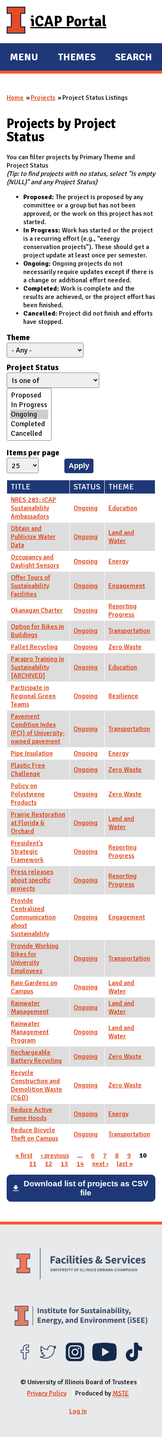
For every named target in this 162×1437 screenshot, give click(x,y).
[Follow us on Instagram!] (75, 1359)
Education (122, 508)
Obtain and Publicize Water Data (33, 536)
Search (133, 57)
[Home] (16, 22)
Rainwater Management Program (30, 1032)
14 (80, 1164)
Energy (118, 561)
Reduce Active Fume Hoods (31, 1114)
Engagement (126, 586)
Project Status (33, 368)
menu (24, 58)
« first (23, 1155)
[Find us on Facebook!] (24, 1359)
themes (77, 58)
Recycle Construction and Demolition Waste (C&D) (36, 1085)
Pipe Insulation (32, 753)
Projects (43, 98)
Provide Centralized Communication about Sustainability (33, 917)
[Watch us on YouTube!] (104, 1359)
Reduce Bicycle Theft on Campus (34, 1134)
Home (15, 98)
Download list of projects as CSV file (86, 1188)
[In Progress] (29, 405)
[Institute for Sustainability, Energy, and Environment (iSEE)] (81, 1317)
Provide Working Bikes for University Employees (35, 958)
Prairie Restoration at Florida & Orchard (38, 822)
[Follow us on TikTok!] (134, 1359)
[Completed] (29, 424)
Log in (78, 1411)
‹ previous (55, 1155)
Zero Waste (125, 647)
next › (100, 1164)
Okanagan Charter (37, 610)
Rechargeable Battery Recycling (36, 1056)
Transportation (129, 631)
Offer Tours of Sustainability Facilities (30, 585)
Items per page (33, 453)
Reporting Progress (122, 610)
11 (33, 1164)
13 (64, 1164)
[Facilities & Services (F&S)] (81, 1264)
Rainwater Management (30, 1007)
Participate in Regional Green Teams (33, 696)
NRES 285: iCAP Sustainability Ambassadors (33, 508)
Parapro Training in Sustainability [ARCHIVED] (37, 667)
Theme (18, 338)
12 (48, 1164)
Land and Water (121, 536)
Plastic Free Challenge (28, 769)
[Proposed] (29, 395)
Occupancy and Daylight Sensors (35, 561)
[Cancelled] (29, 433)
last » (125, 1164)
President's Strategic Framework (27, 851)
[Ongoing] (29, 414)
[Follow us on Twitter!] (48, 1359)
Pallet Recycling (34, 647)
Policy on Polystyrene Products (28, 794)
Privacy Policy (46, 1393)
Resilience (123, 696)
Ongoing (86, 508)
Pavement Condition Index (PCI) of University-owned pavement (38, 729)
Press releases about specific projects (32, 880)
